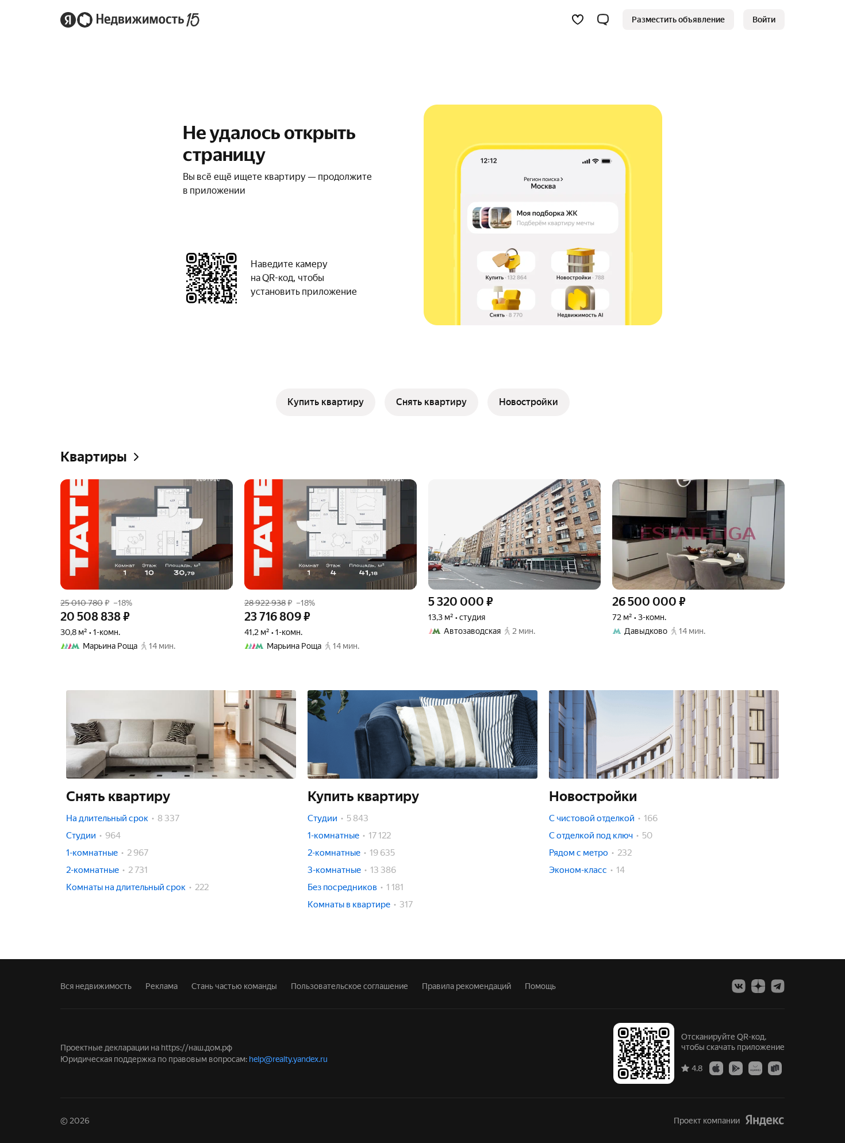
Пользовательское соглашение (349, 986)
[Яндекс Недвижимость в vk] (739, 986)
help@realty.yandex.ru (288, 1059)
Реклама (161, 986)
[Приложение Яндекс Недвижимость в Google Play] (736, 1067)
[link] (764, 19)
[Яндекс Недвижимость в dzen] (758, 986)
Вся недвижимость (96, 986)
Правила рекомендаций (466, 986)
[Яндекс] (764, 1120)
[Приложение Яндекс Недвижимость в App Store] (716, 1067)
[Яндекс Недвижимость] (130, 19)
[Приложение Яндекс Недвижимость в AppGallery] (755, 1067)
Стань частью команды (234, 986)
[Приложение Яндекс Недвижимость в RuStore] (775, 1067)
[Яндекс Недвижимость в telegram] (778, 986)
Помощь (540, 986)
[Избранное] (577, 19)
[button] (603, 19)
